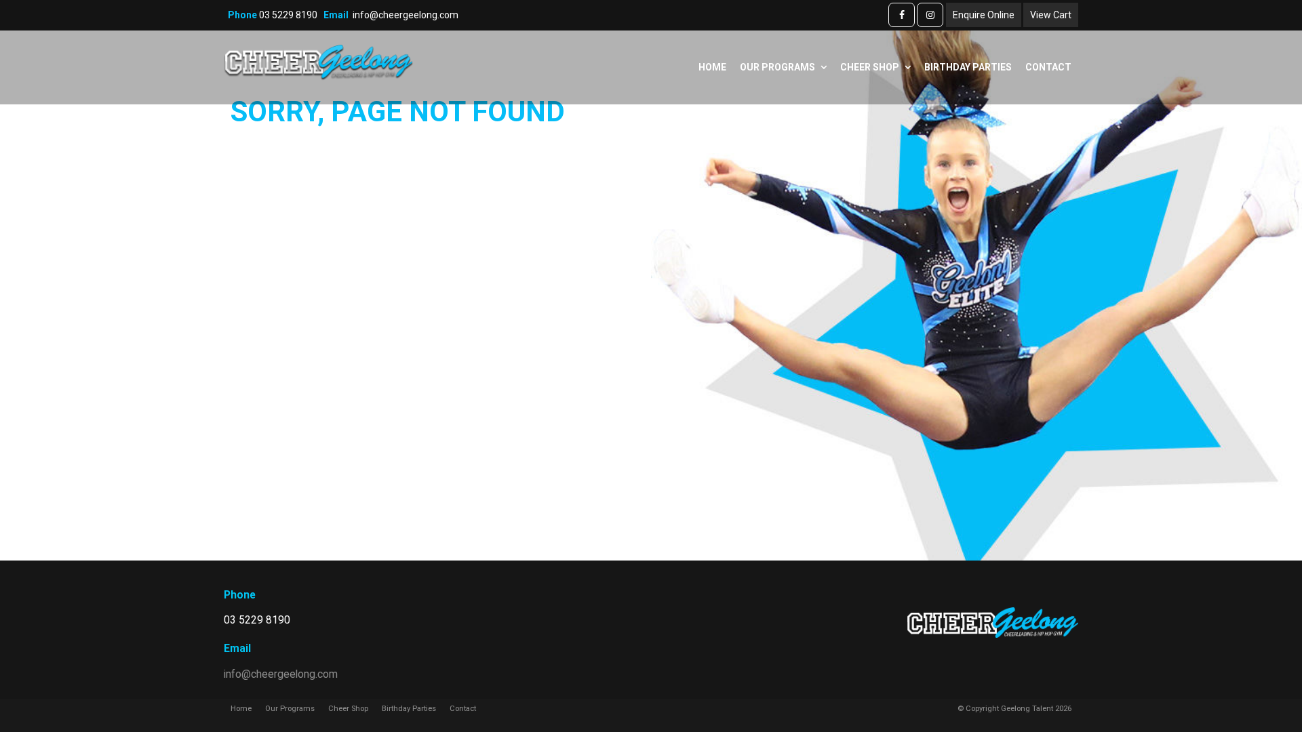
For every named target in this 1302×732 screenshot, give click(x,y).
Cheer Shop (869, 67)
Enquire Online (983, 14)
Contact (1048, 67)
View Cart (1050, 14)
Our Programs (777, 67)
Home (712, 67)
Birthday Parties (968, 67)
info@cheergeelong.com (405, 14)
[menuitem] (241, 709)
